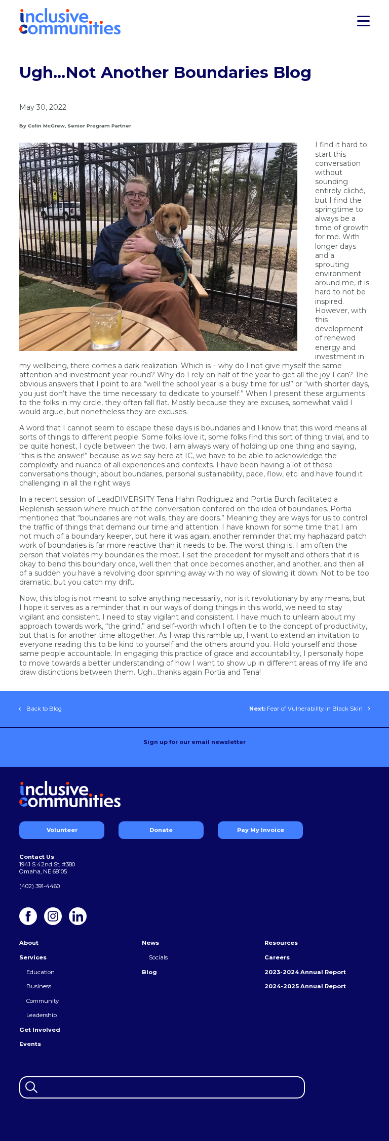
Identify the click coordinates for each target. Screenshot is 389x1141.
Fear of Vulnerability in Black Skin (306, 708)
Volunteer (62, 829)
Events (30, 1043)
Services (33, 957)
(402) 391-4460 (39, 886)
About (28, 942)
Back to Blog (44, 708)
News (150, 942)
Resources (281, 942)
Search (30, 1086)
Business (38, 986)
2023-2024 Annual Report (305, 972)
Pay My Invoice (260, 829)
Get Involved (39, 1029)
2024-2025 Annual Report (305, 986)
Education (40, 972)
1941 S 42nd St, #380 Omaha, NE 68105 (47, 868)
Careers (277, 957)
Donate (161, 829)
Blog (149, 972)
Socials (158, 957)
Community (42, 1000)
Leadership (41, 1015)
